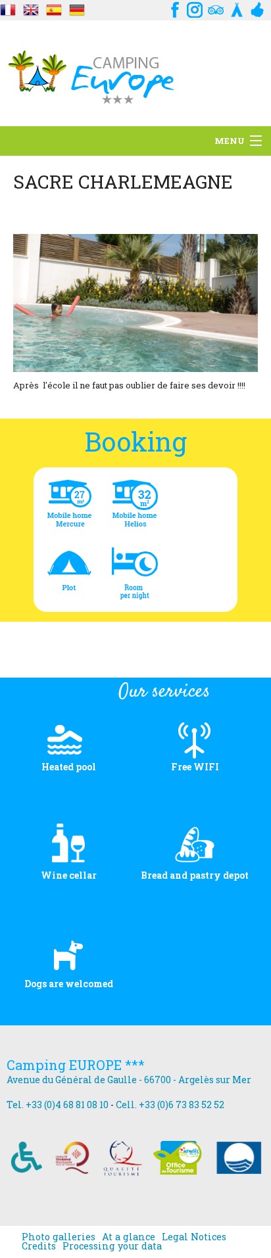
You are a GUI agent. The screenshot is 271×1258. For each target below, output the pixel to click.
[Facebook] (174, 8)
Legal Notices (194, 1237)
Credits (39, 1246)
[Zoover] (258, 8)
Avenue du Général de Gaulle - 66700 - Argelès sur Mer (129, 1079)
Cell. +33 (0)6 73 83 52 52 (170, 1104)
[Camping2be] (237, 8)
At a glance (128, 1237)
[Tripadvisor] (216, 8)
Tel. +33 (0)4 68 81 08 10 (58, 1104)
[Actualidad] (8, 8)
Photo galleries (58, 1237)
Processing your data (112, 1246)
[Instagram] (195, 8)
